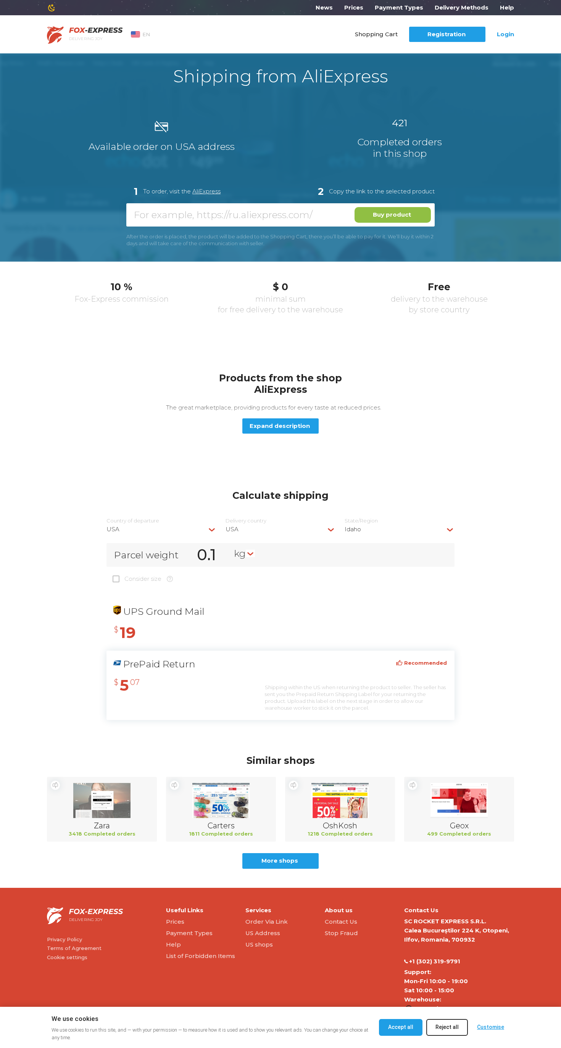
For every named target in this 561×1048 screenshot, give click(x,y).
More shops (279, 860)
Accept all (400, 1027)
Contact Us (341, 921)
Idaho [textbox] (353, 529)
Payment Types (399, 7)
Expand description (280, 425)
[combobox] (161, 529)
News (324, 7)
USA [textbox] (112, 529)
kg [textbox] (240, 553)
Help (507, 7)
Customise (490, 1027)
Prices (353, 7)
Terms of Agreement (74, 948)
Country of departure (132, 520)
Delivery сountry (246, 520)
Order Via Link (266, 921)
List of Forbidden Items (200, 956)
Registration (446, 34)
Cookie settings (67, 957)
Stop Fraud (341, 933)
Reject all (447, 1027)
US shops (259, 944)
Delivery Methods (461, 7)
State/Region (361, 520)
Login (505, 34)
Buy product (392, 214)
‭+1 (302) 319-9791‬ (434, 961)
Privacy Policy (64, 939)
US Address (262, 933)
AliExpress (206, 191)
